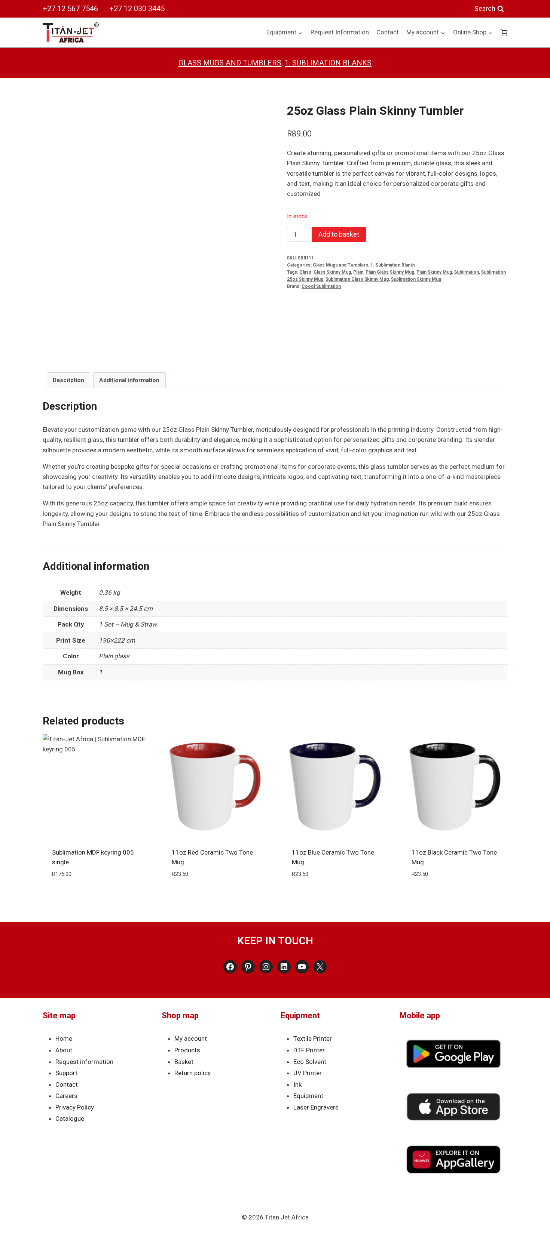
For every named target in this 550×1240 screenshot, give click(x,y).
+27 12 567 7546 (70, 8)
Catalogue (69, 1118)
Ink (297, 1084)
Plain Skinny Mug (434, 272)
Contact (387, 32)
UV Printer (307, 1073)
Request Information (340, 32)
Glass (305, 272)
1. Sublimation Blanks (328, 62)
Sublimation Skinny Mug (416, 279)
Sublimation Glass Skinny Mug (357, 279)
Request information (84, 1061)
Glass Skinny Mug (332, 272)
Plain (358, 272)
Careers (66, 1095)
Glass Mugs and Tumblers (229, 62)
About (63, 1050)
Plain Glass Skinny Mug (390, 272)
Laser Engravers (316, 1107)
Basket (183, 1061)
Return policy (192, 1073)
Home (63, 1038)
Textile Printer (312, 1038)
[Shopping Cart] (503, 32)
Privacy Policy (74, 1107)
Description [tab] (68, 380)
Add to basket (338, 234)
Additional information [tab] (129, 380)
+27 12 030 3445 (137, 8)
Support (66, 1073)
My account (190, 1038)
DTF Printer (309, 1050)
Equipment (308, 1095)
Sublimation (466, 272)
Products (187, 1050)
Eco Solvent (309, 1061)
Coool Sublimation (321, 286)
